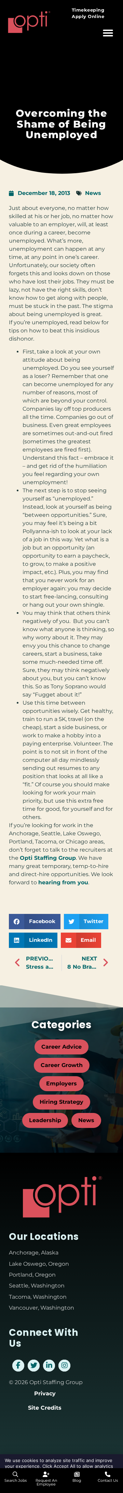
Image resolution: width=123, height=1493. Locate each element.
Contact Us (108, 1480)
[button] (108, 33)
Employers (61, 1083)
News (93, 193)
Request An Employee (46, 1482)
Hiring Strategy (61, 1102)
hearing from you (63, 882)
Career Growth (62, 1065)
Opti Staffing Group (48, 858)
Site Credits (45, 1408)
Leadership (45, 1120)
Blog (76, 1480)
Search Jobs (15, 1480)
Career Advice (61, 1047)
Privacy (45, 1393)
